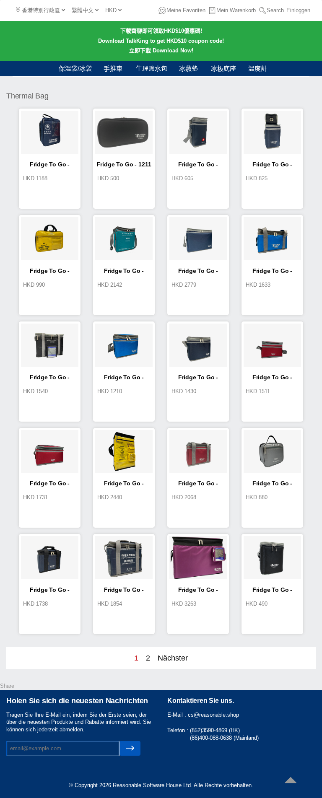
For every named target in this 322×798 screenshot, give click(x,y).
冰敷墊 (188, 68)
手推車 (113, 68)
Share (7, 686)
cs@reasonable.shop (213, 715)
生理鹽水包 (151, 68)
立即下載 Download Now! (161, 50)
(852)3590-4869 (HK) (215, 730)
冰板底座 (223, 68)
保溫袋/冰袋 (75, 68)
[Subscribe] (129, 748)
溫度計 (257, 68)
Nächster (173, 658)
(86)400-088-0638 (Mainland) (224, 738)
